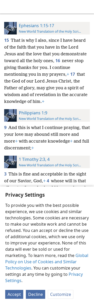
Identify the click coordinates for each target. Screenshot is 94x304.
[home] (8, 7)
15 (7, 40)
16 (58, 60)
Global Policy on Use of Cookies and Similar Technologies (46, 262)
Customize (60, 294)
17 (73, 74)
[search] (87, 7)
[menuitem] (8, 7)
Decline (35, 294)
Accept (14, 294)
